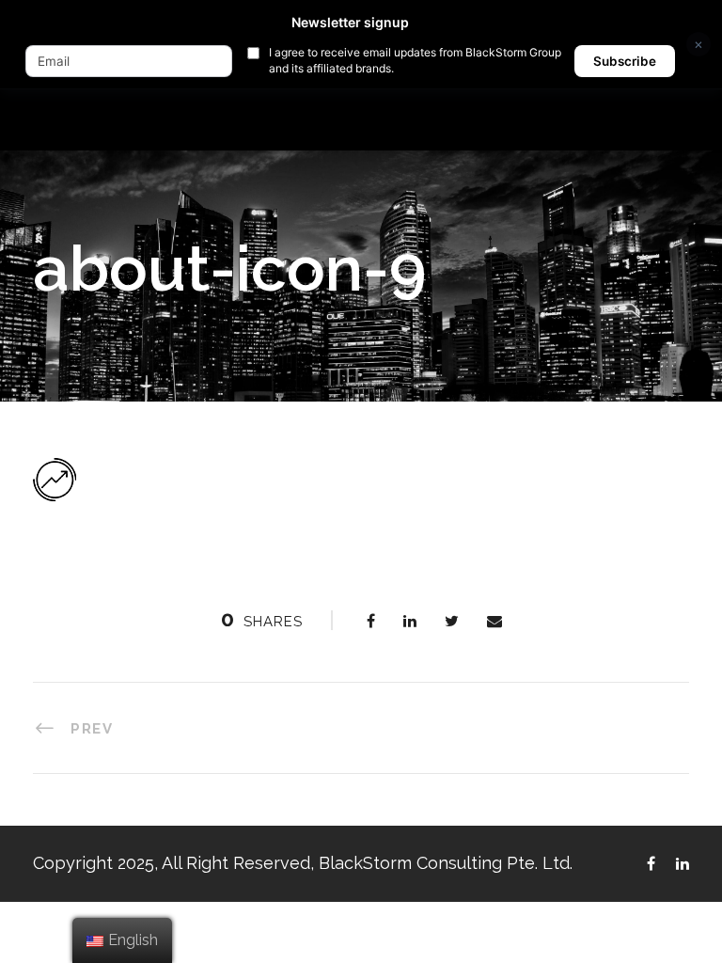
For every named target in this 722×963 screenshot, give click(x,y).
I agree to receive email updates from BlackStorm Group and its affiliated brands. (415, 60)
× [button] (698, 44)
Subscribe (624, 61)
